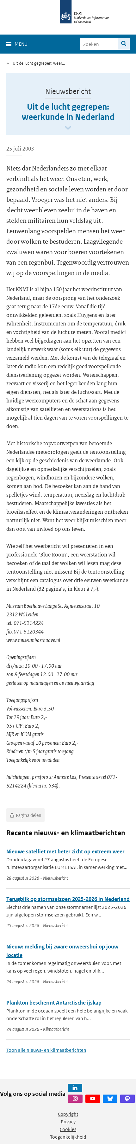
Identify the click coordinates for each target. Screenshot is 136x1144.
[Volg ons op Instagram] (75, 1098)
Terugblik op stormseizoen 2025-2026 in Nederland (68, 899)
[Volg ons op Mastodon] (127, 1098)
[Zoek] (124, 44)
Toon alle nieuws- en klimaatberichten (46, 1050)
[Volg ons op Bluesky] (110, 1098)
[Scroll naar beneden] (68, 128)
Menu (21, 44)
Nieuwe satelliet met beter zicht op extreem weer (65, 851)
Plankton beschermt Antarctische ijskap (54, 1002)
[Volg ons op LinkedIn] (74, 1088)
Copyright (68, 1114)
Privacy (68, 1122)
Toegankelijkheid (68, 1137)
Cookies (68, 1129)
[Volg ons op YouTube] (92, 1098)
